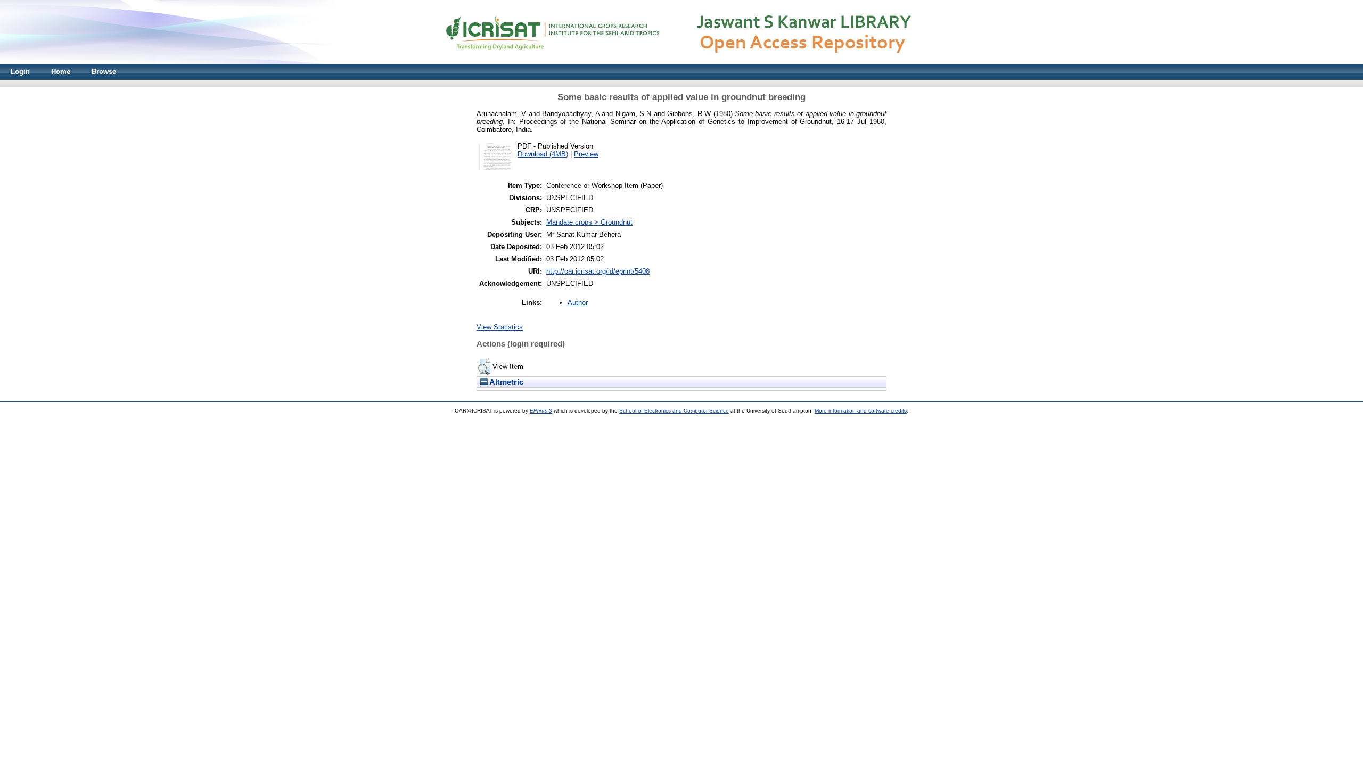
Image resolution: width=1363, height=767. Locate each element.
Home (60, 72)
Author (578, 303)
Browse (104, 72)
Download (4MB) (543, 154)
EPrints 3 (541, 411)
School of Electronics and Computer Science (674, 411)
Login (20, 72)
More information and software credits (861, 411)
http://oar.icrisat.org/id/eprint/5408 (598, 271)
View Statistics (500, 327)
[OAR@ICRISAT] (681, 61)
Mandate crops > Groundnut (589, 222)
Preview (586, 154)
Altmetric (505, 382)
